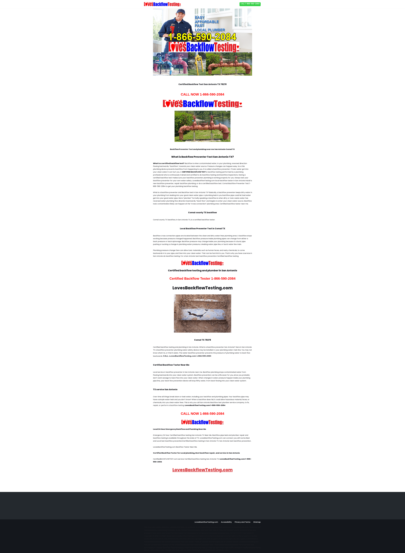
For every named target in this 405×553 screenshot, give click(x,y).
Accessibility (226, 522)
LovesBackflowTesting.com (202, 470)
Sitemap (257, 522)
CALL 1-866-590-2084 (250, 4)
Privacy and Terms (242, 522)
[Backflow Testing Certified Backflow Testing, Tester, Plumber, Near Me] (162, 4)
